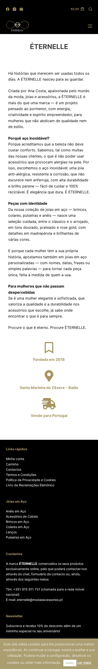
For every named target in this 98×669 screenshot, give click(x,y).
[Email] (21, 9)
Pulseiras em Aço (18, 537)
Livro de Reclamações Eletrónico (30, 485)
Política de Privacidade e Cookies (31, 480)
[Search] (90, 9)
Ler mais (84, 662)
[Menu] (90, 26)
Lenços (11, 532)
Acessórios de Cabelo (22, 516)
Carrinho (12, 464)
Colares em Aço (17, 527)
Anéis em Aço (16, 511)
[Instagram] (14, 9)
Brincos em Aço (17, 522)
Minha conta (15, 459)
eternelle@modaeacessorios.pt (40, 600)
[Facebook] (7, 9)
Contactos (13, 469)
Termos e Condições (21, 475)
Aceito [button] (70, 662)
